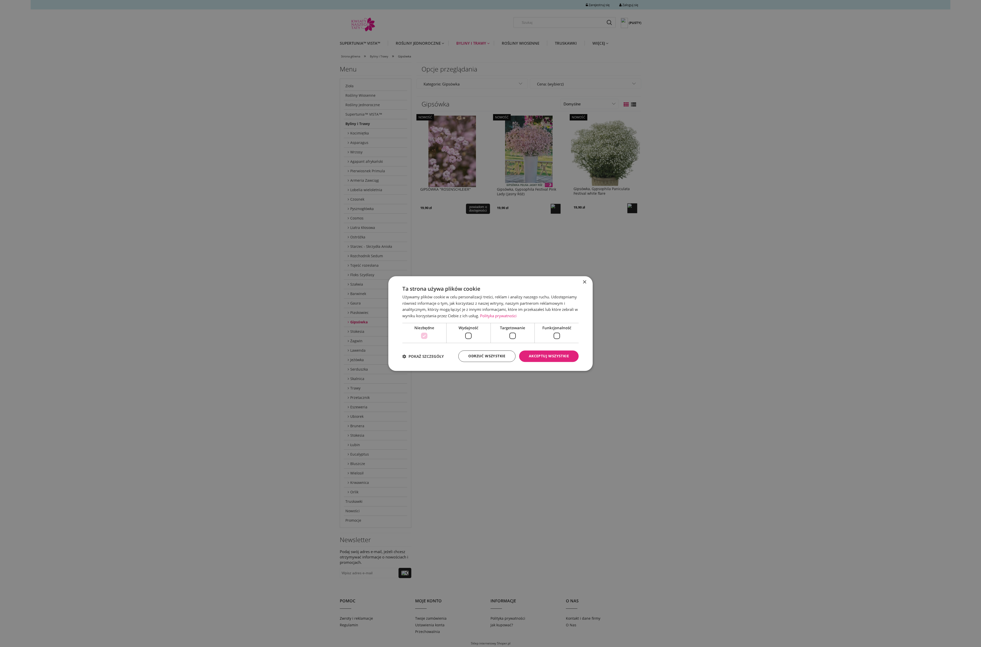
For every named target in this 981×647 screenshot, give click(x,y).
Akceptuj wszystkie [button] (549, 356)
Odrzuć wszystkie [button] (486, 356)
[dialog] (490, 323)
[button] (423, 356)
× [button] (584, 282)
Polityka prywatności (498, 315)
